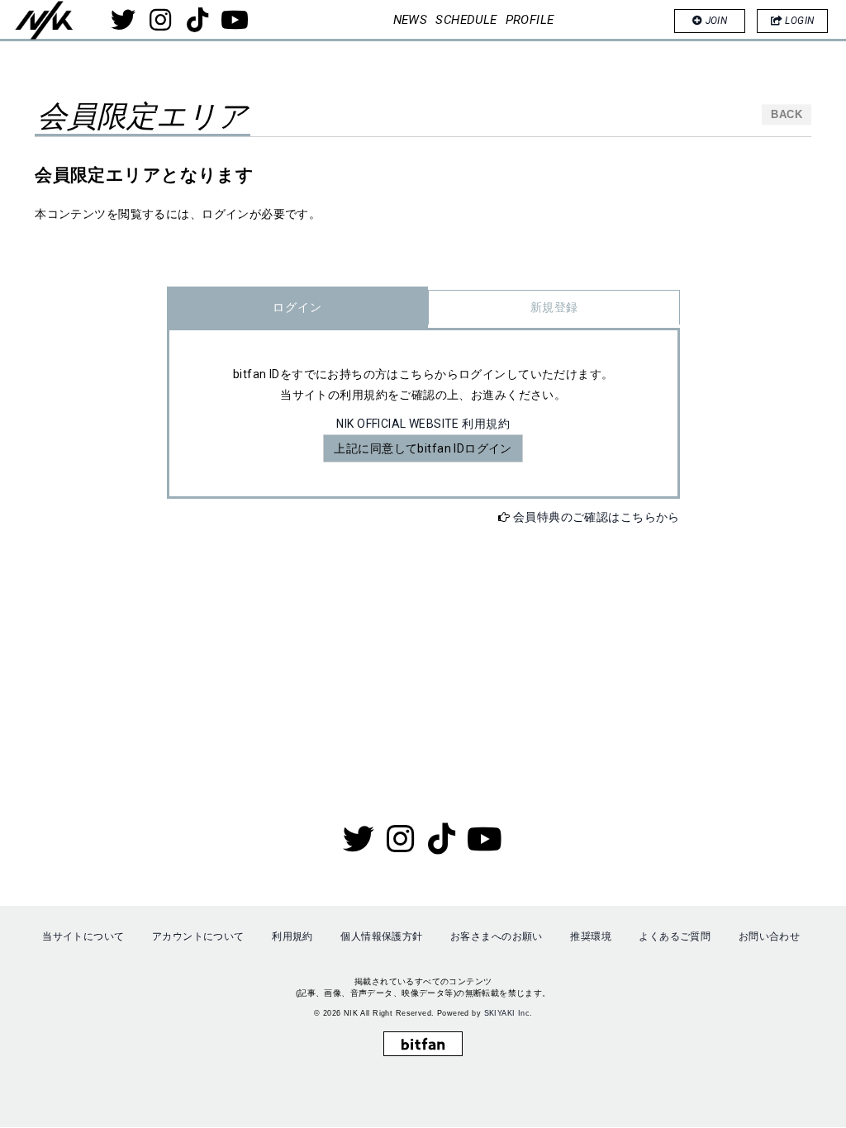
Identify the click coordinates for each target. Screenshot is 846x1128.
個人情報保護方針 (381, 936)
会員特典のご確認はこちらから (596, 517)
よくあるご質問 (675, 936)
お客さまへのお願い (496, 936)
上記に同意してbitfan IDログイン (422, 448)
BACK (786, 114)
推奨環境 (590, 936)
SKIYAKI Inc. (508, 1013)
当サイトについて (83, 936)
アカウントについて (198, 936)
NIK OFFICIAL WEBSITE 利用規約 (423, 423)
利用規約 (292, 936)
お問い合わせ (770, 936)
